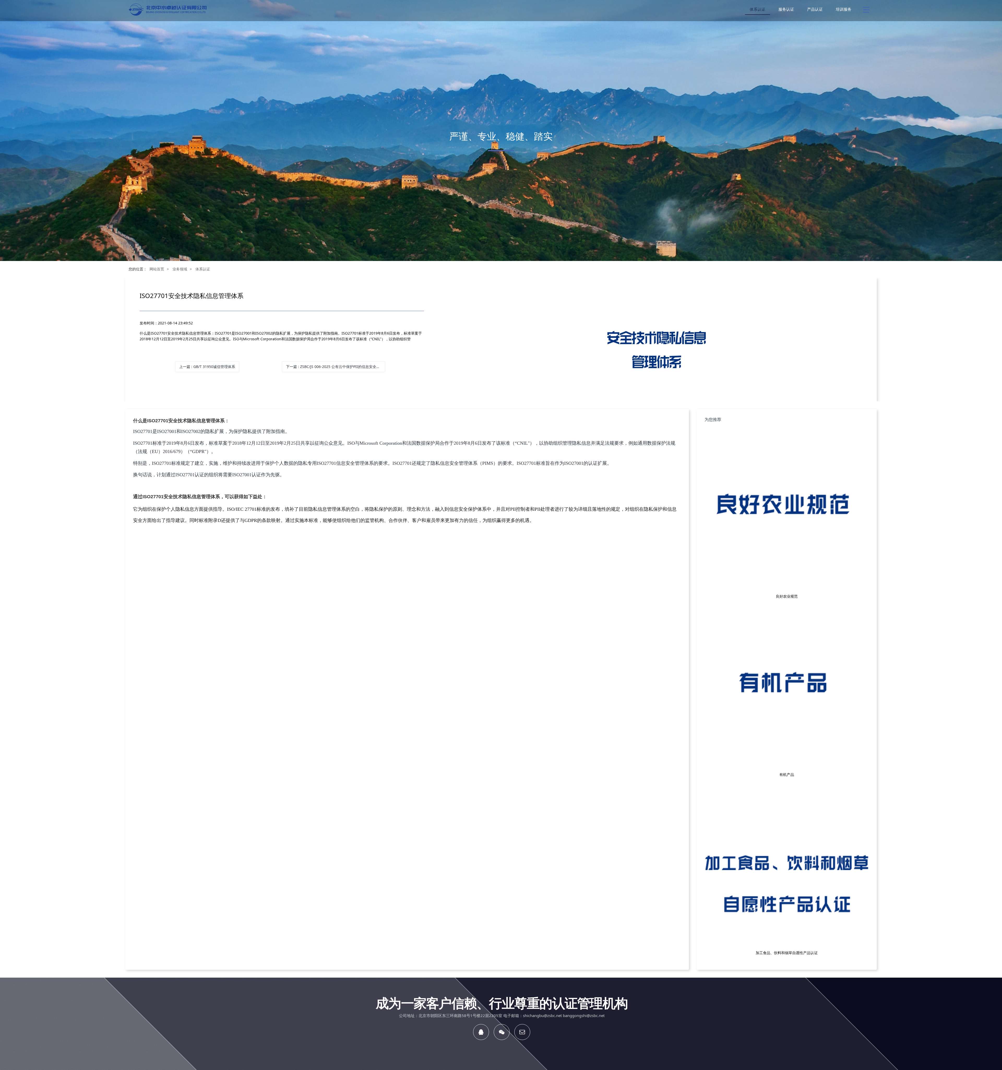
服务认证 (786, 9)
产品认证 (815, 9)
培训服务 (843, 9)
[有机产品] (787, 687)
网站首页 (157, 268)
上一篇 (207, 366)
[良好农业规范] (787, 509)
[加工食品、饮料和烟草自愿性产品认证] (787, 866)
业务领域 (179, 268)
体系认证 (757, 9)
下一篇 (335, 366)
